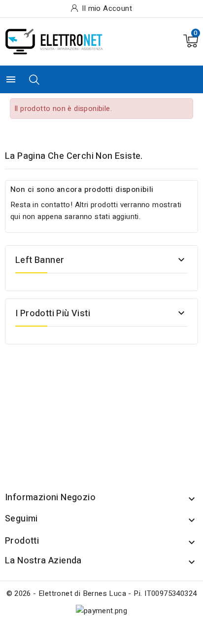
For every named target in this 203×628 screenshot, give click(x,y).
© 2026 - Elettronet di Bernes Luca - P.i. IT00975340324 (101, 593)
